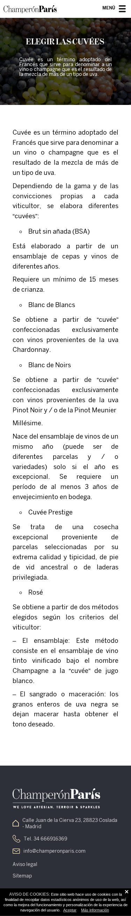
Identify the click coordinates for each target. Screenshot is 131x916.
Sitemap (22, 876)
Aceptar (70, 910)
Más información (95, 910)
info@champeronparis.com (54, 851)
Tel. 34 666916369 (45, 839)
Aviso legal (25, 864)
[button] (122, 10)
